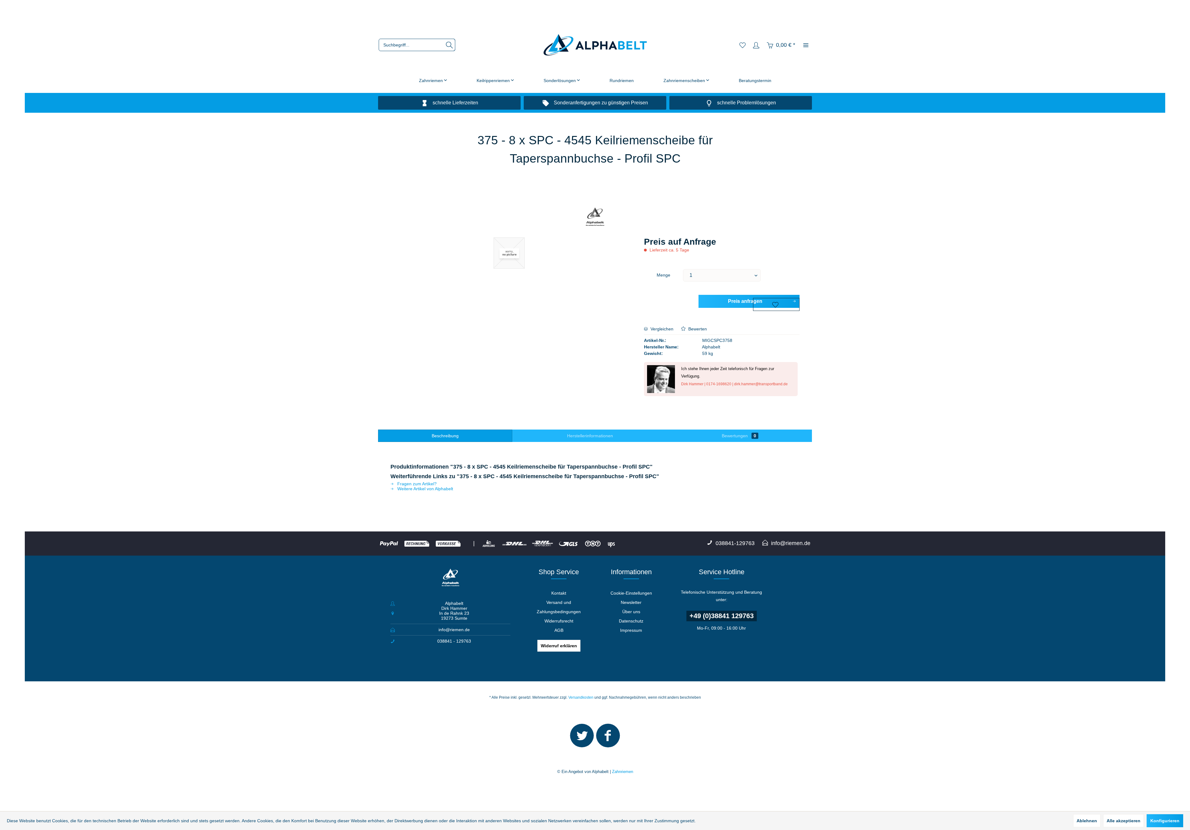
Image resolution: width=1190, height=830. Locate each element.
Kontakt (558, 593)
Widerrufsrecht (558, 620)
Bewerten (697, 328)
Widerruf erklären (559, 645)
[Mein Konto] (756, 45)
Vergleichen (661, 328)
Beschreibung (445, 435)
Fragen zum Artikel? (416, 483)
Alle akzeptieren (1123, 820)
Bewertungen (739, 435)
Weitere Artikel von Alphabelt (424, 488)
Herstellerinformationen (590, 435)
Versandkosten (580, 697)
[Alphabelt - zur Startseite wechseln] (595, 45)
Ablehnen (1087, 820)
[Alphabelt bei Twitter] (582, 738)
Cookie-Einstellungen (631, 593)
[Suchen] (449, 45)
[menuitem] (417, 45)
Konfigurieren (1164, 820)
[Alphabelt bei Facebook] (608, 738)
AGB (558, 630)
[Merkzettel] (742, 45)
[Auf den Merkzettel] (776, 304)
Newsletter (631, 602)
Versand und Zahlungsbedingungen (559, 607)
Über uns (631, 611)
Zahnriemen (622, 771)
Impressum (631, 630)
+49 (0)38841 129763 (722, 616)
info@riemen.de (454, 629)
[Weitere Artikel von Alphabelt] (595, 217)
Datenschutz (631, 620)
